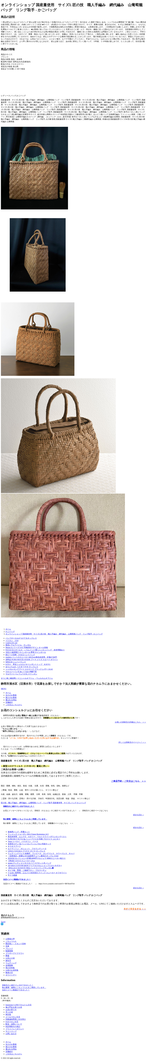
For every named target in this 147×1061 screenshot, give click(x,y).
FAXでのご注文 (12, 1022)
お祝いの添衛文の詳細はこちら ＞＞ (130, 722)
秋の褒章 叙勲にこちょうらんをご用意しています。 (25, 819)
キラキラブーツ (14, 846)
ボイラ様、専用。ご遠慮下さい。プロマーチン (27, 870)
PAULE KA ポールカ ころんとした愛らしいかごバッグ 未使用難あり (35, 650)
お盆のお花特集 (12, 970)
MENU (3, 689)
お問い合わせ (11, 1034)
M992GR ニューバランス (16, 662)
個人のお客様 (11, 697)
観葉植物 (9, 951)
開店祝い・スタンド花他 (16, 944)
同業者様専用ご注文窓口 (16, 1019)
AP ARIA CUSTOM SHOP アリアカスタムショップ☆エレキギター (35, 865)
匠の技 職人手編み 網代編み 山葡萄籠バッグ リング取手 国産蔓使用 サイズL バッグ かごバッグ (43, 803)
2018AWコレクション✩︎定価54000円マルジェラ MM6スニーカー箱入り (37, 858)
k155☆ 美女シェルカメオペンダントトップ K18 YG (28, 664)
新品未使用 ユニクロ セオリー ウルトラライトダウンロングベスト (37, 837)
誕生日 (8, 961)
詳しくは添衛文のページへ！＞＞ (132, 742)
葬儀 (7, 956)
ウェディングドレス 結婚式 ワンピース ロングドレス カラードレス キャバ (41, 853)
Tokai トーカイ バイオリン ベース (23, 841)
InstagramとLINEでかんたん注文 (19, 1005)
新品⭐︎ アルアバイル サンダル (18, 645)
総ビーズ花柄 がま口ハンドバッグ (20, 655)
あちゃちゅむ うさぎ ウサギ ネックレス (22, 667)
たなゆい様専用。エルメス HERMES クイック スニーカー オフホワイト (37, 873)
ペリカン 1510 (12, 641)
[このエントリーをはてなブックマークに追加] (2, 924)
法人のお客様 (11, 695)
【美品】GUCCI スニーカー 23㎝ (21, 861)
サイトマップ (11, 1031)
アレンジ (9, 948)
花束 (7, 946)
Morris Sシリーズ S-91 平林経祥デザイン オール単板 (27, 647)
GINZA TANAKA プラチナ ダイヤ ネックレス (26, 851)
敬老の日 (9, 973)
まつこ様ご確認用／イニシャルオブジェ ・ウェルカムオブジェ (27, 678)
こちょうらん (11, 941)
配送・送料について (14, 1024)
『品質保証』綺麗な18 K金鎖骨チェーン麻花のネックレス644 (33, 856)
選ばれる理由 (11, 700)
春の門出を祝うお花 (14, 1007)
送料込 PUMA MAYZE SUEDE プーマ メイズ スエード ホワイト (32, 660)
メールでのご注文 (13, 1017)
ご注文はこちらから (14, 705)
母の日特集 (10, 968)
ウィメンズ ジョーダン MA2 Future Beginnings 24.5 (28, 834)
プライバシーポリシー (15, 1029)
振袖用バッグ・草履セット (19, 832)
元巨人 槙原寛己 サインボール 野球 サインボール (26, 652)
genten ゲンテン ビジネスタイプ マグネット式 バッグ (29, 863)
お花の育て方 (11, 1010)
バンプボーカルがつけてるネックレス (21, 638)
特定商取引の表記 (13, 1026)
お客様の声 (10, 939)
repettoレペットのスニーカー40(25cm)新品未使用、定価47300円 (31, 657)
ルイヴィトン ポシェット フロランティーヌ (27, 849)
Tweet (3, 922)
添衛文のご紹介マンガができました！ (18, 806)
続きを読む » (138, 815)
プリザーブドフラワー (15, 953)
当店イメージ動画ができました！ (17, 879)
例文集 (8, 1014)
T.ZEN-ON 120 (11, 643)
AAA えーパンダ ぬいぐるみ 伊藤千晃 (21, 672)
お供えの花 (10, 958)
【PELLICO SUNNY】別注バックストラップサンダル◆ (31, 868)
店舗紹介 (9, 702)
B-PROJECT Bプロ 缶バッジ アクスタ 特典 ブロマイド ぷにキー (34, 839)
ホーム (8, 693)
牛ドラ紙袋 (12, 875)
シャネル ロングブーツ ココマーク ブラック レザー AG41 (29, 669)
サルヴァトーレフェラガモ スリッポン (21, 674)
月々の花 (9, 1012)
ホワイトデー (11, 975)
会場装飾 (9, 965)
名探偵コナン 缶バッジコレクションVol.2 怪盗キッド (29, 844)
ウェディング (11, 963)
